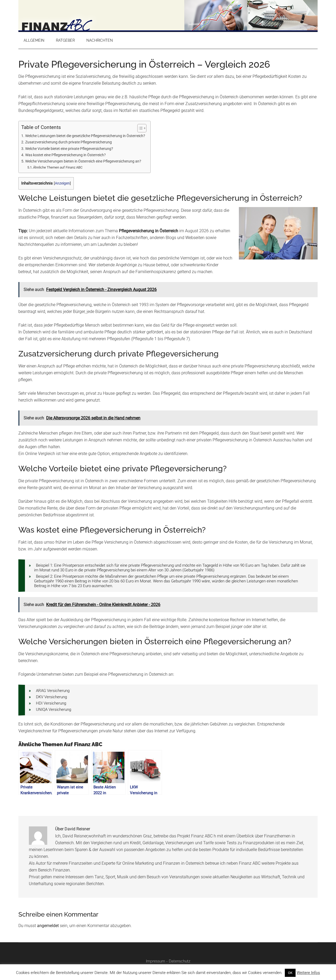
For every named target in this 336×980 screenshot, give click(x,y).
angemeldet (48, 925)
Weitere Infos (308, 972)
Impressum (155, 961)
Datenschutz (179, 961)
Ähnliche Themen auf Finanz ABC (57, 167)
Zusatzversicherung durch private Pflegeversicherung (68, 142)
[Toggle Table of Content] (139, 128)
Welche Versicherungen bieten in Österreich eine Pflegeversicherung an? (83, 161)
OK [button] (290, 973)
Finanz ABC (168, 15)
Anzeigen (62, 183)
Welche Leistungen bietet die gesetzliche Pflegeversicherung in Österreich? (85, 136)
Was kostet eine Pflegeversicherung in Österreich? (65, 155)
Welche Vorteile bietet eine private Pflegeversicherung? (69, 149)
